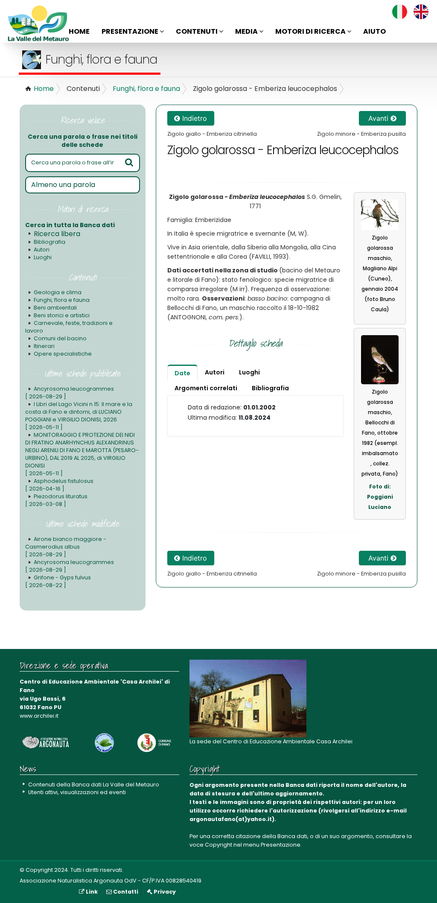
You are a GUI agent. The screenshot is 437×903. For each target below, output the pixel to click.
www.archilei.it (39, 715)
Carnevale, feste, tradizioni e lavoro (69, 326)
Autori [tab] (214, 372)
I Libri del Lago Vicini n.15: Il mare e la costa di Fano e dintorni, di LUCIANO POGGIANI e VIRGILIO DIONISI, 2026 (78, 415)
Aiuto (374, 31)
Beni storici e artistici (62, 315)
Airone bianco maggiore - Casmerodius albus (65, 546)
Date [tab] (182, 373)
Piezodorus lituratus (56, 500)
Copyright (218, 844)
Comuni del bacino (60, 338)
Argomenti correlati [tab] (206, 388)
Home (79, 31)
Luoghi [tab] (249, 372)
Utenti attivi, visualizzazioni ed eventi (77, 792)
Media (247, 31)
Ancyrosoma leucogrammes (69, 392)
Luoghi (43, 257)
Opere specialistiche (63, 353)
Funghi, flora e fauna (146, 89)
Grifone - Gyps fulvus (58, 581)
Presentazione (131, 31)
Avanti (379, 118)
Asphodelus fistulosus (59, 484)
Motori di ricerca (311, 31)
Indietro (193, 118)
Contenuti (197, 31)
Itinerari (44, 346)
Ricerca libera (57, 234)
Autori (42, 249)
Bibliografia (49, 241)
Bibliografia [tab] (270, 388)
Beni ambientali (55, 307)
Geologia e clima (58, 292)
